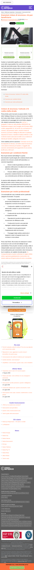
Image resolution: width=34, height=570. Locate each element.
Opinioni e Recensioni (26, 486)
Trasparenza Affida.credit (22, 561)
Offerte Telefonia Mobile (23, 476)
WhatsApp (21, 23)
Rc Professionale (10, 506)
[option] (9, 53)
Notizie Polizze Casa (20, 515)
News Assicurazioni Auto (14, 20)
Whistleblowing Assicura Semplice (23, 501)
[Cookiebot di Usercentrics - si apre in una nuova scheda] (21, 267)
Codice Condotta (11, 484)
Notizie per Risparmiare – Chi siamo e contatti (13, 421)
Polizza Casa (4, 506)
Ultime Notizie (5, 455)
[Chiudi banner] (31, 266)
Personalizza (16, 302)
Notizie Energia (6, 432)
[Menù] (31, 8)
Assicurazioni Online (5, 478)
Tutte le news (5, 458)
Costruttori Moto (28, 523)
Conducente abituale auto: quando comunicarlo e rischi (16, 387)
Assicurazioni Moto (12, 493)
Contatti (20, 482)
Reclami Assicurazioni (12, 501)
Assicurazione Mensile (6, 523)
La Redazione (5, 424)
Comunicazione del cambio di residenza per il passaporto (16, 357)
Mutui (14, 476)
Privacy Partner (4, 484)
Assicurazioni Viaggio (18, 506)
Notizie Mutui (5, 452)
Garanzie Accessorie (14, 523)
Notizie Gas (5, 435)
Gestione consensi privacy (6, 486)
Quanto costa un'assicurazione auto (11, 410)
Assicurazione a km (19, 521)
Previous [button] (2, 53)
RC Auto (4, 444)
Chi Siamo (15, 480)
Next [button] (31, 53)
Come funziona (4, 501)
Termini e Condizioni (26, 482)
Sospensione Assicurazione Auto (25, 525)
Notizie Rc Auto (12, 515)
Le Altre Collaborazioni (5, 508)
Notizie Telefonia (6, 447)
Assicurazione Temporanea (25, 517)
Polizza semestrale (27, 521)
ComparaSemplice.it (5, 474)
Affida (5, 562)
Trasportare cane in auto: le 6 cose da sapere (13, 370)
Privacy (16, 484)
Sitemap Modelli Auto (5, 525)
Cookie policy (21, 484)
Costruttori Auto (22, 523)
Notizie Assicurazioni (7, 441)
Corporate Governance (22, 480)
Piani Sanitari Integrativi (27, 478)
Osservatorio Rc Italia (5, 519)
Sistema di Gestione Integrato (7, 480)
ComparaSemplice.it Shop (6, 488)
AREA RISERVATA (7, 2)
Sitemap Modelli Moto (14, 525)
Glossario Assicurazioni (14, 519)
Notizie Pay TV (6, 449)
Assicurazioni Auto (5, 493)
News (13, 488)
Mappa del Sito (17, 488)
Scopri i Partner (4, 497)
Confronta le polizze (17, 567)
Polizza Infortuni (25, 493)
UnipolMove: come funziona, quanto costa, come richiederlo (17, 362)
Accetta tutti (17, 297)
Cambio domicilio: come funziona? (11, 359)
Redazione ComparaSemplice (9, 19)
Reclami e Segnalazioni (16, 486)
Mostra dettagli (25, 293)
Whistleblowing (15, 482)
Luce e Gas (10, 476)
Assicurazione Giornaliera (6, 517)
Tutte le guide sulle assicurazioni (10, 413)
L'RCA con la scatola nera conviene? (11, 405)
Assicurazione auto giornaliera (10, 407)
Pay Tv (21, 478)
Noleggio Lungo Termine (14, 478)
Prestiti (17, 476)
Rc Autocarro (19, 493)
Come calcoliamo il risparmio (7, 482)
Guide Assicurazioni (15, 517)
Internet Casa (4, 476)
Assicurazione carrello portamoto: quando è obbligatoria (16, 382)
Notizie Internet (6, 438)
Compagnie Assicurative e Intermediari (8, 521)
